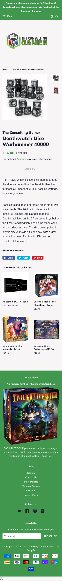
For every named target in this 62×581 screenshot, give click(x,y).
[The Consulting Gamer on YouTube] (42, 511)
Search (31, 473)
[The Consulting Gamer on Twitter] (19, 511)
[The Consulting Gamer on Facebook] (27, 511)
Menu (9, 16)
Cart (57, 16)
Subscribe (50, 536)
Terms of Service (31, 486)
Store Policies (31, 482)
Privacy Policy (31, 495)
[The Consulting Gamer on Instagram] (35, 511)
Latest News (31, 377)
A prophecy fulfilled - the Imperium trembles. (31, 383)
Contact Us (31, 477)
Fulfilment (31, 490)
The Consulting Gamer (34, 546)
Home (4, 69)
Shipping (21, 159)
